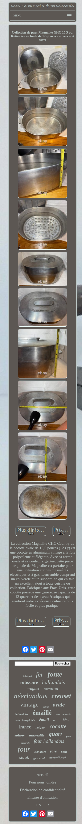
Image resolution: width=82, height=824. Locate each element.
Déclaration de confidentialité (42, 790)
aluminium (51, 689)
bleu (66, 720)
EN (38, 805)
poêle (64, 751)
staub (24, 757)
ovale (59, 705)
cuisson (40, 727)
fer (39, 674)
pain (68, 736)
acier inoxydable (25, 720)
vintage (29, 704)
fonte (55, 674)
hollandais (53, 682)
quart (55, 734)
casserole (25, 743)
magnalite (37, 735)
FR (46, 805)
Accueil (42, 775)
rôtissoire (29, 682)
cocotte (58, 726)
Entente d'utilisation (42, 797)
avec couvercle (63, 714)
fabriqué (27, 676)
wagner (33, 688)
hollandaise (21, 714)
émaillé (42, 712)
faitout (46, 707)
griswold (39, 758)
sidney (20, 735)
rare (53, 751)
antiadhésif (57, 758)
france (25, 726)
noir (56, 720)
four (24, 749)
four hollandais (49, 741)
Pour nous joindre (42, 782)
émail (44, 719)
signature (40, 751)
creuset (61, 696)
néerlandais (30, 696)
